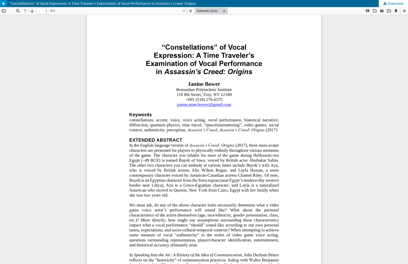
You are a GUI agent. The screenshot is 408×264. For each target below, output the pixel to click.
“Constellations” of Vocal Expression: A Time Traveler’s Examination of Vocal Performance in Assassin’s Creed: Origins (102, 3)
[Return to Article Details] (3, 3)
